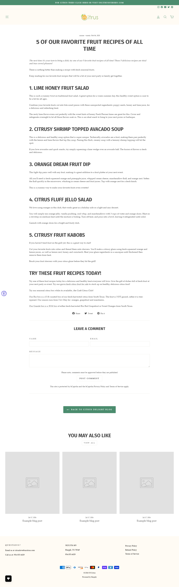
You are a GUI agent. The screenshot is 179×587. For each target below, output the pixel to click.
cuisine (81, 35)
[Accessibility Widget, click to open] (4, 293)
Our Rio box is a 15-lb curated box (45, 296)
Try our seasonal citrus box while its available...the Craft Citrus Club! (61, 290)
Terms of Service (116, 386)
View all (89, 443)
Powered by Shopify (89, 577)
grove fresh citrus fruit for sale (74, 284)
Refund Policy (131, 550)
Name (33, 339)
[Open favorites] (8, 578)
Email (94, 339)
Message (35, 351)
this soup (71, 139)
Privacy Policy (99, 386)
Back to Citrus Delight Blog (91, 409)
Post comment (90, 378)
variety (88, 35)
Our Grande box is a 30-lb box (43, 306)
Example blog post (32, 520)
